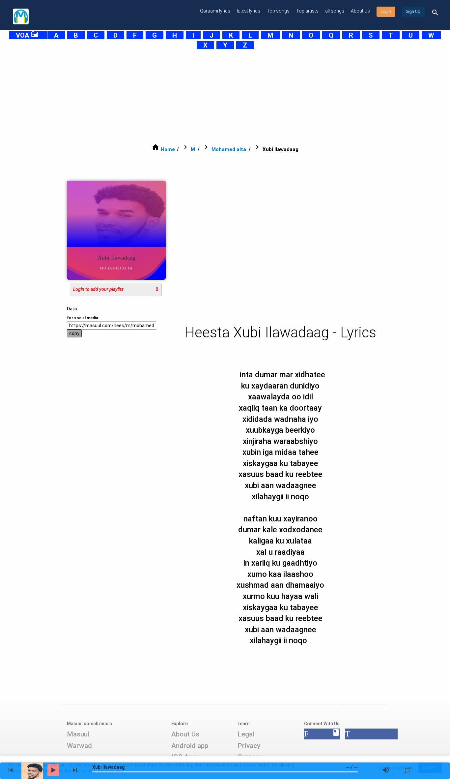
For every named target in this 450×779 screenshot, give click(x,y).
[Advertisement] (208, 96)
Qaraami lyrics (215, 11)
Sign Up (413, 11)
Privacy (249, 746)
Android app (189, 746)
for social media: (83, 318)
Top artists (307, 11)
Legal (246, 734)
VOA (27, 35)
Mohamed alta (228, 149)
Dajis (72, 308)
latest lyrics (248, 11)
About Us (360, 11)
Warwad (79, 746)
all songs (334, 11)
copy (74, 333)
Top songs (278, 11)
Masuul (78, 734)
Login (386, 11)
